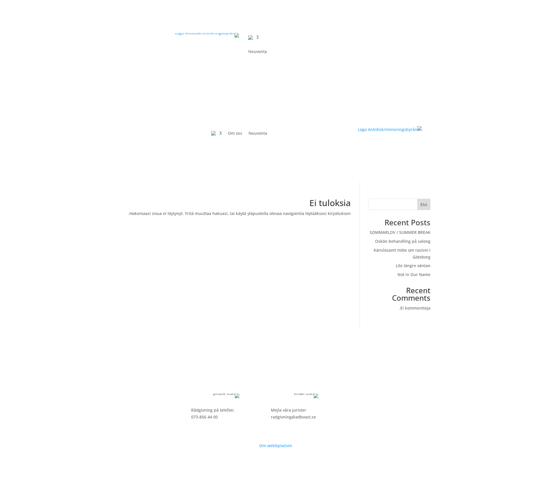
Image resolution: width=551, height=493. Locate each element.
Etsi (423, 204)
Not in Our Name (413, 274)
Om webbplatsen (275, 445)
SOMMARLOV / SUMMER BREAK (400, 232)
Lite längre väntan (413, 265)
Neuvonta (257, 52)
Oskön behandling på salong (402, 241)
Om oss (235, 133)
